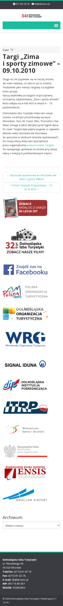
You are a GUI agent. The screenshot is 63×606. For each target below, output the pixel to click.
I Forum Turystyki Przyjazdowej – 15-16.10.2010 (31, 187)
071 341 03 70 (22, 3)
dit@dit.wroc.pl (42, 3)
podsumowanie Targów (40, 145)
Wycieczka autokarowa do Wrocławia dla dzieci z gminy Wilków (31, 177)
